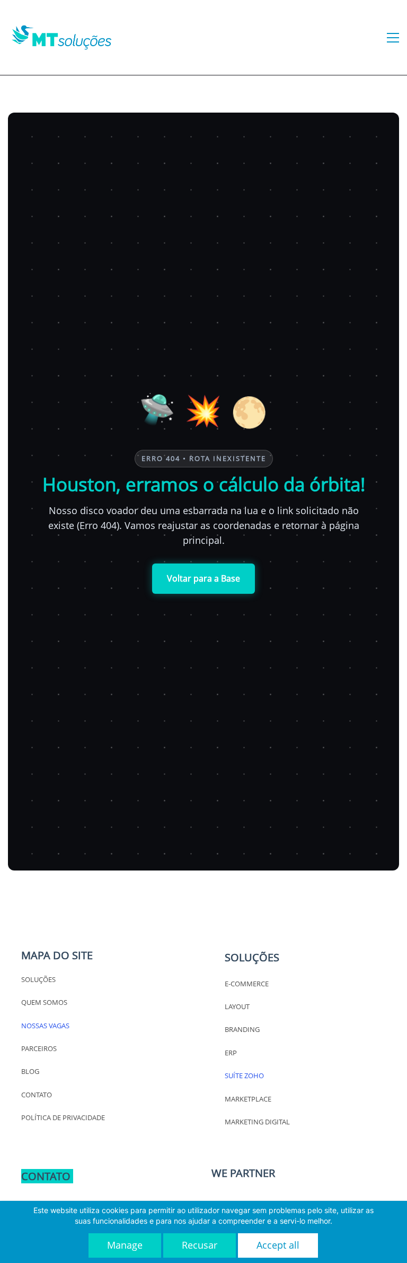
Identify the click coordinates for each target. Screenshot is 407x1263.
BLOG (30, 1071)
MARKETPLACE (248, 1099)
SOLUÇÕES (38, 979)
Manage (125, 1245)
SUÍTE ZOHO (244, 1075)
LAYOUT (237, 1006)
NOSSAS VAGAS (45, 1025)
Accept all (277, 1245)
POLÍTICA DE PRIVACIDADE (63, 1117)
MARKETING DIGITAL (257, 1122)
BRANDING (242, 1029)
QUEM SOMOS (44, 1002)
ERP (231, 1052)
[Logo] (61, 37)
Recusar (199, 1245)
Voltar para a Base (203, 578)
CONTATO (36, 1094)
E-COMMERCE (247, 983)
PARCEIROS (39, 1048)
